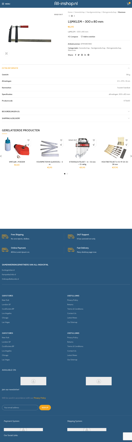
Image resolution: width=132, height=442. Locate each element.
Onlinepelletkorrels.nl (10, 279)
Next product (74, 16)
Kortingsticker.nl (8, 270)
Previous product (69, 16)
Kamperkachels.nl (9, 274)
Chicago (5, 318)
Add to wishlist (89, 37)
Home (70, 12)
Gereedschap (80, 12)
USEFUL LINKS (73, 296)
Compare (74, 37)
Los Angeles (7, 313)
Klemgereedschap (109, 12)
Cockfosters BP (8, 309)
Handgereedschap (94, 12)
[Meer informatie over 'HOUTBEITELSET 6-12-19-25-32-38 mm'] (126, 144)
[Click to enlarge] (6, 53)
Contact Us (71, 313)
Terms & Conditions (75, 309)
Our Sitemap (72, 322)
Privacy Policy (72, 300)
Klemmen (121, 12)
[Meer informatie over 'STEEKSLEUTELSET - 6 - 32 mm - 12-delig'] (94, 144)
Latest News (72, 318)
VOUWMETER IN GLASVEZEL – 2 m (49, 163)
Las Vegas (6, 322)
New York (5, 300)
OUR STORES (7, 296)
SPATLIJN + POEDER (17, 162)
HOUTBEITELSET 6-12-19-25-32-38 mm (115, 163)
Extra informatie (10, 68)
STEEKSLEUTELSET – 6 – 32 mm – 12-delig (82, 163)
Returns (70, 304)
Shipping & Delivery (11, 118)
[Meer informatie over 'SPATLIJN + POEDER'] (28, 144)
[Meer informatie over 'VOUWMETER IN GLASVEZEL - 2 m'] (61, 144)
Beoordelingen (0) (10, 111)
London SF (6, 304)
